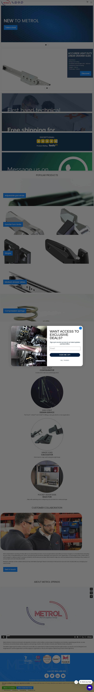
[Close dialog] (80, 328)
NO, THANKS (65, 360)
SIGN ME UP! (64, 355)
